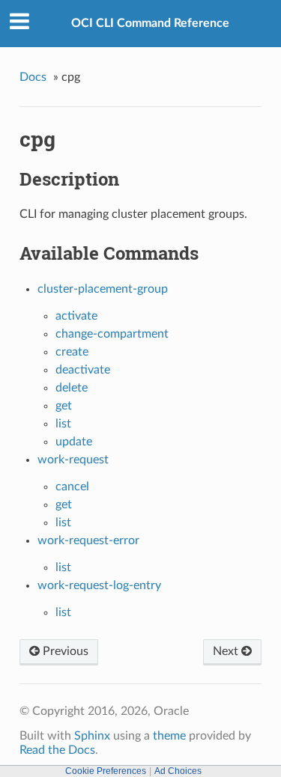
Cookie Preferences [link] (105, 771)
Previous (64, 651)
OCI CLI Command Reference (150, 23)
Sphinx (92, 736)
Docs (32, 77)
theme (169, 736)
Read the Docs (57, 750)
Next (227, 651)
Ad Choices (178, 771)
